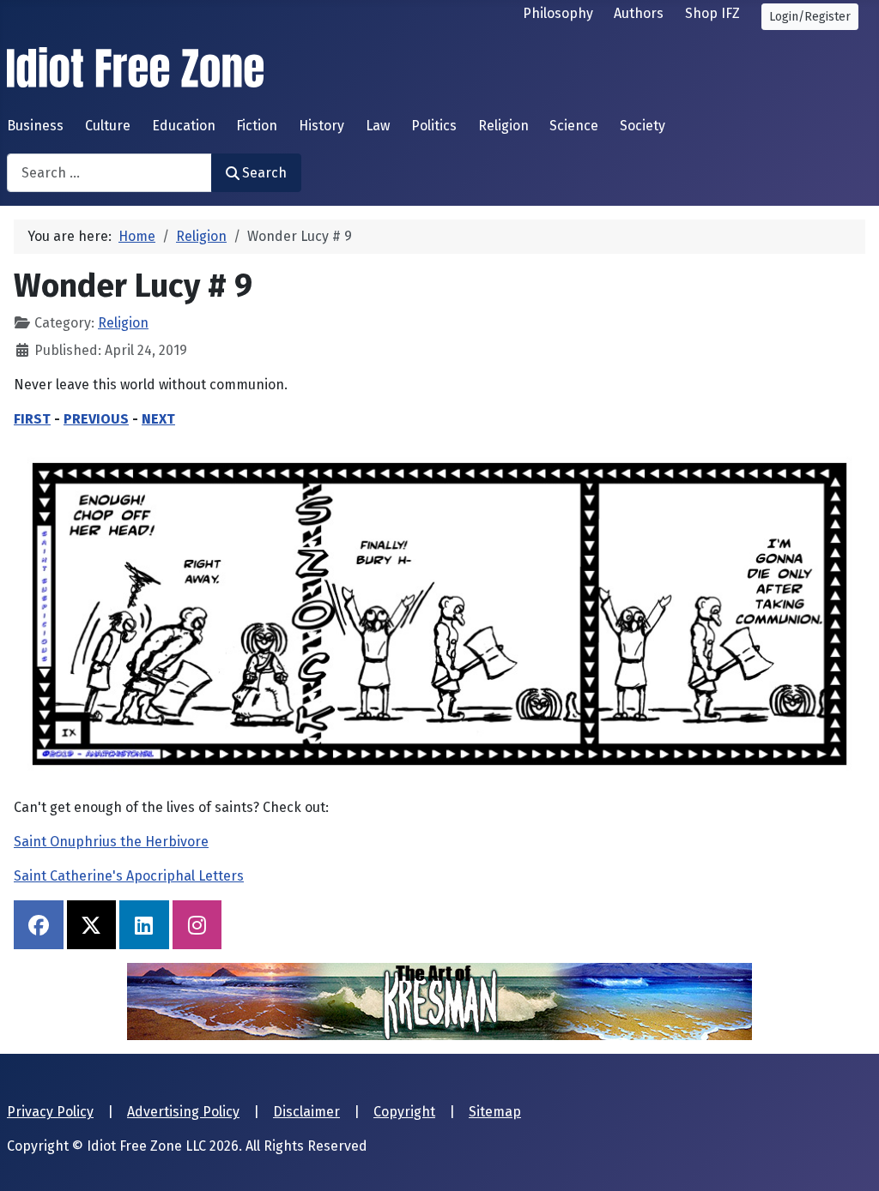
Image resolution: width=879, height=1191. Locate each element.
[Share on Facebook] (39, 925)
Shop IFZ (712, 13)
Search (264, 173)
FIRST (32, 419)
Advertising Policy (183, 1112)
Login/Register (810, 16)
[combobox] (109, 172)
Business (35, 125)
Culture (107, 125)
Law (378, 125)
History (321, 125)
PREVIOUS (96, 419)
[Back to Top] (849, 1159)
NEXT (158, 419)
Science (573, 125)
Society (642, 125)
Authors (639, 13)
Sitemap (495, 1112)
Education (183, 125)
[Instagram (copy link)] (197, 925)
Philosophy (558, 13)
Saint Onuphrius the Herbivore (111, 841)
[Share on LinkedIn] (144, 925)
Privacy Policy (50, 1112)
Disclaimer (306, 1112)
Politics (434, 125)
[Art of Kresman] (439, 1001)
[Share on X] (92, 925)
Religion (503, 125)
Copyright (404, 1112)
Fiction (256, 125)
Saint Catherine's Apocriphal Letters (129, 876)
